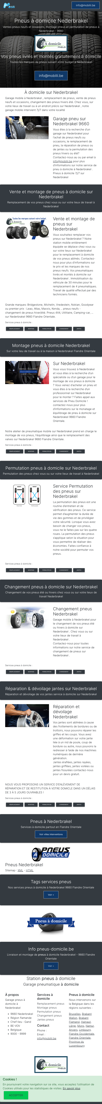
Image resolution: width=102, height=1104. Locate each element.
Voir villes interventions (51, 834)
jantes (78, 328)
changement (63, 328)
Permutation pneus (49, 1011)
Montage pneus (47, 1007)
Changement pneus (49, 1015)
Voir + (51, 894)
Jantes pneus (45, 1019)
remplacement (14, 328)
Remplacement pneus (50, 1003)
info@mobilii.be (85, 5)
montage (31, 328)
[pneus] (9, 5)
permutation (46, 328)
